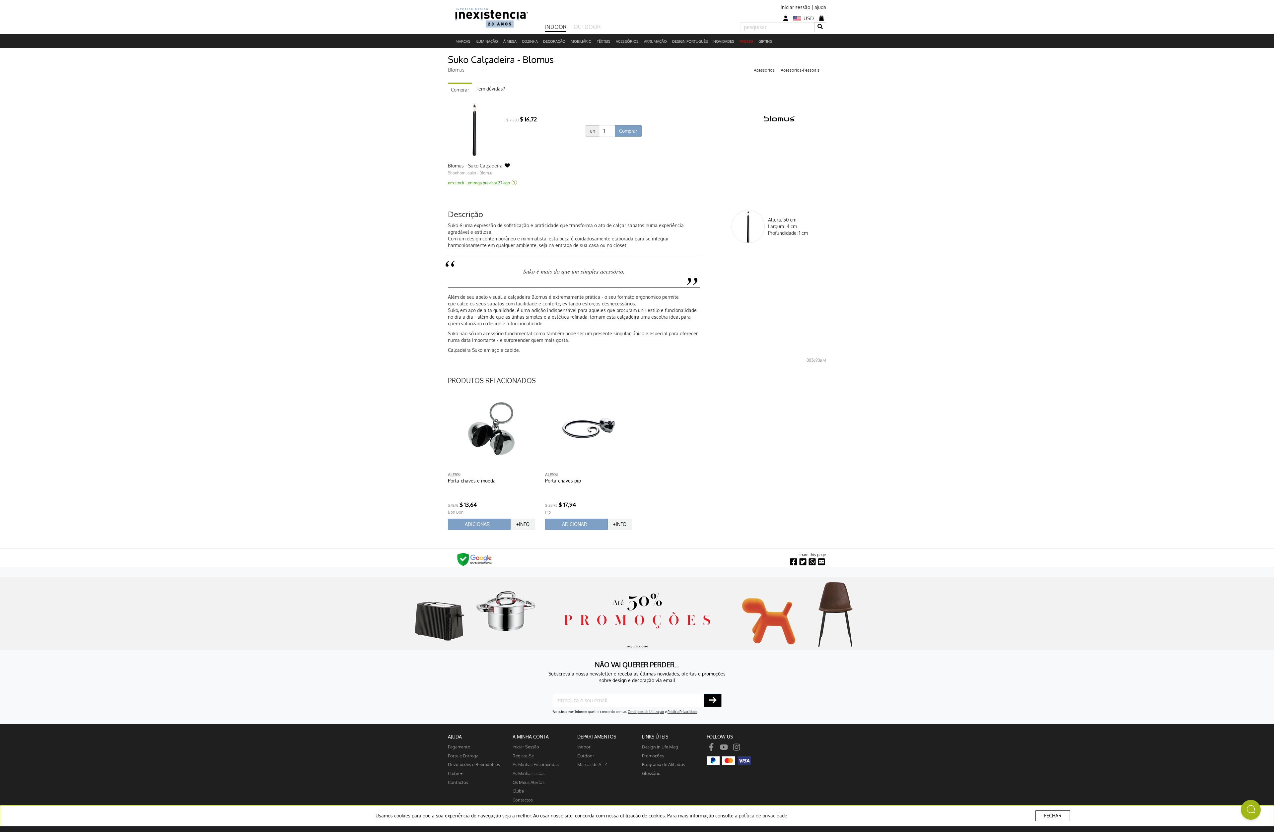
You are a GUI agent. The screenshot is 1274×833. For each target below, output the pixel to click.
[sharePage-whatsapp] (812, 562)
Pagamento (459, 746)
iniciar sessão (795, 7)
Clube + (455, 773)
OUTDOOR (587, 27)
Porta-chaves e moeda (472, 480)
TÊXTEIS (603, 41)
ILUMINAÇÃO (487, 41)
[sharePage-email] (821, 562)
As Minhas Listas (528, 773)
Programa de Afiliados (663, 764)
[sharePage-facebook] (793, 562)
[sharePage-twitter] (803, 562)
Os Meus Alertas (528, 782)
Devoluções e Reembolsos (474, 764)
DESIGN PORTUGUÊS (690, 41)
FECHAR (1052, 815)
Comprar (460, 90)
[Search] (820, 27)
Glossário (651, 773)
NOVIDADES (723, 41)
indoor (584, 746)
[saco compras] (821, 18)
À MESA (510, 41)
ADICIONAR (477, 524)
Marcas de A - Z (592, 764)
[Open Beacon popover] (1251, 810)
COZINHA (530, 41)
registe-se (523, 755)
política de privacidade (763, 815)
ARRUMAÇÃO (655, 41)
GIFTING (765, 41)
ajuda (820, 7)
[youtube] (724, 746)
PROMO (746, 41)
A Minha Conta (531, 736)
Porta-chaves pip (563, 480)
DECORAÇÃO (554, 41)
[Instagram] (736, 746)
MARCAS (463, 41)
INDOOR (555, 27)
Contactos (458, 782)
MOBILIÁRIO (581, 41)
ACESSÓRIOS (627, 41)
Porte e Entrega (463, 755)
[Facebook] (711, 746)
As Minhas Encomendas (536, 764)
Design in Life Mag (660, 746)
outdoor (585, 755)
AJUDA (455, 736)
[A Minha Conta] (786, 18)
